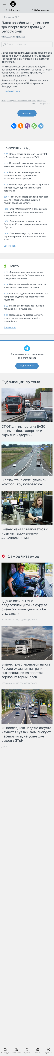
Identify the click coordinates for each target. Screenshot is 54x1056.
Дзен (4, 746)
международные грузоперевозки (16, 100)
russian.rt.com (12, 91)
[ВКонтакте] (13, 126)
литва (34, 100)
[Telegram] (41, 126)
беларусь (41, 100)
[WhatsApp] (34, 126)
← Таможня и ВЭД (10, 17)
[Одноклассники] (20, 126)
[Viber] (27, 126)
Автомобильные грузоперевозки (19, 619)
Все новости (10, 245)
